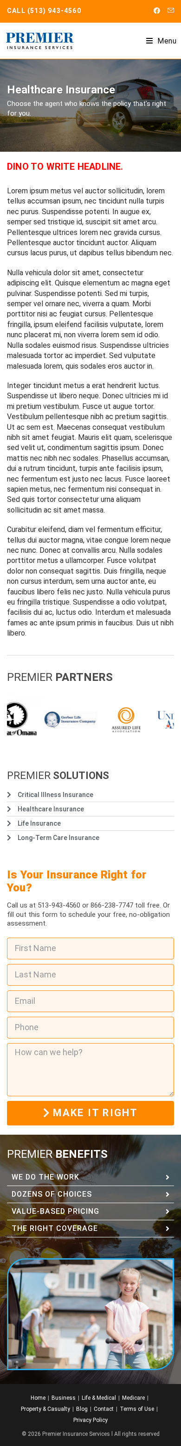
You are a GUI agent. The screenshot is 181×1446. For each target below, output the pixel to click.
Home (38, 1398)
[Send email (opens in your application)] (169, 10)
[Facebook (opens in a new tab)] (157, 10)
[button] (90, 1177)
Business (64, 1398)
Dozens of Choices (52, 1194)
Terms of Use (137, 1409)
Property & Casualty (45, 1409)
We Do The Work (45, 1177)
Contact (104, 1409)
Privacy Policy (90, 1420)
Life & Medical (99, 1398)
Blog (82, 1409)
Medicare (133, 1398)
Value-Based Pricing (55, 1211)
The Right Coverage (55, 1228)
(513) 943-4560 (54, 10)
